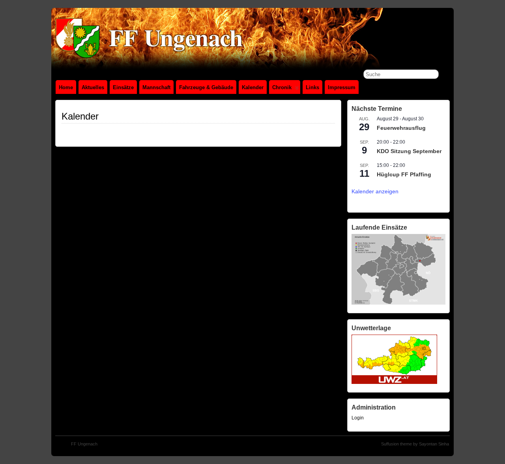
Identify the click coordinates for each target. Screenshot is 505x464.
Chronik (282, 87)
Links (312, 87)
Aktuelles (93, 87)
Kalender (253, 87)
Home (66, 87)
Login (358, 418)
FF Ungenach (84, 444)
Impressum (341, 87)
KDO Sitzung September (409, 151)
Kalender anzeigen (375, 191)
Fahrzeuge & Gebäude (206, 87)
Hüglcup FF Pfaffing (404, 174)
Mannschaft (156, 87)
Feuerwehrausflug (401, 128)
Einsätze (123, 87)
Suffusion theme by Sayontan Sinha (415, 444)
